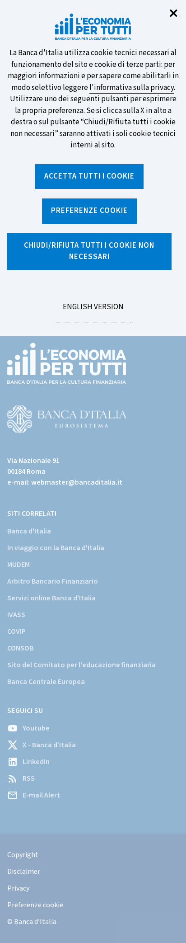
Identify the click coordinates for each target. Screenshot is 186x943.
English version (93, 312)
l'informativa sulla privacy (131, 87)
